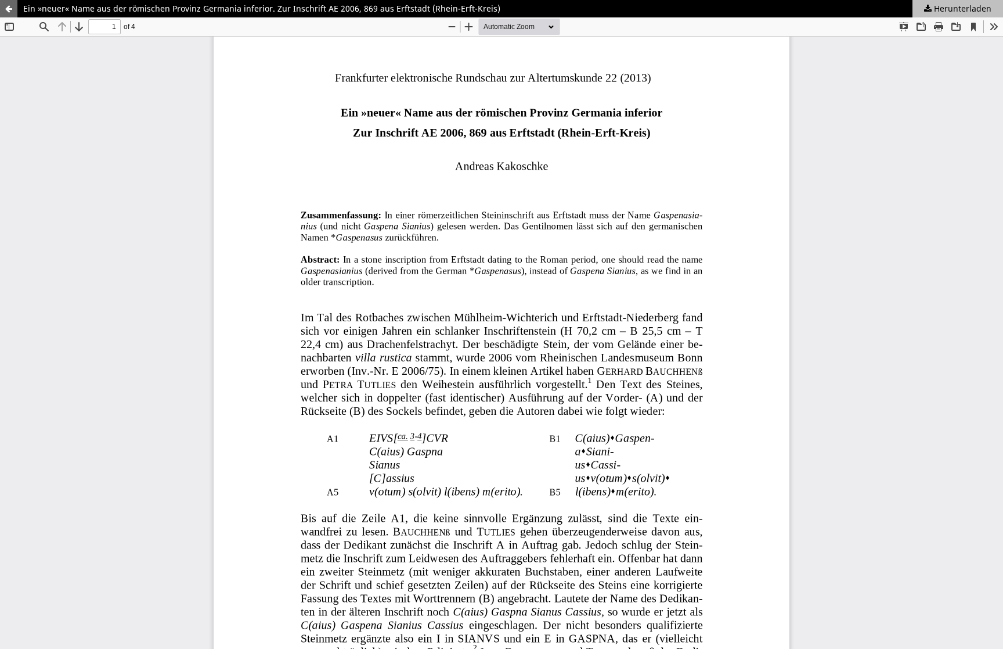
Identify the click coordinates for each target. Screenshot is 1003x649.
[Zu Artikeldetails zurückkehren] (8, 8)
